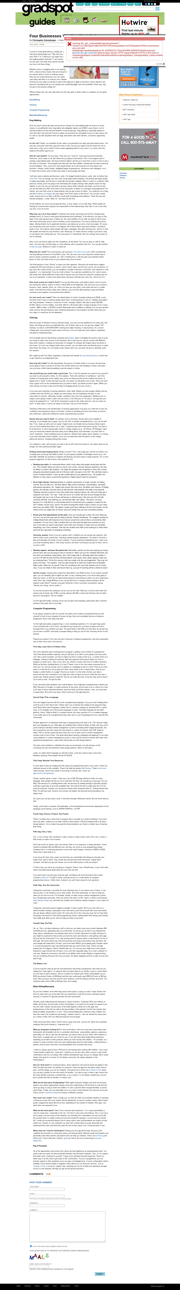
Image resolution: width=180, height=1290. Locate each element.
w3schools (102, 768)
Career (41, 44)
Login (24, 1)
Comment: (34, 1210)
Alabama (123, 175)
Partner (37, 1286)
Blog (94, 4)
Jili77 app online (129, 114)
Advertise (28, 1286)
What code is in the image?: (41, 1264)
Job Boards (104, 4)
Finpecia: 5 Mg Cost (130, 100)
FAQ (103, 277)
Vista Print (34, 179)
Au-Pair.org (99, 1136)
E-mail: (33, 1193)
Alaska (122, 178)
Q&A (87, 4)
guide (66, 1138)
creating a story (39, 1166)
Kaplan (71, 338)
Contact (46, 1286)
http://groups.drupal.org (42, 900)
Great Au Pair (96, 1070)
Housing (67, 20)
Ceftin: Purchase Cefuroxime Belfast (137, 105)
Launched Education (89, 356)
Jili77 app (126, 119)
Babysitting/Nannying (38, 115)
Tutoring (33, 105)
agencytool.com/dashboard (43, 773)
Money (76, 20)
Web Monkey (86, 768)
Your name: (35, 1186)
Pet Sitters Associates (82, 252)
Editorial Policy (65, 1286)
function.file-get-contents (84, 53)
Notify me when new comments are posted (49, 1246)
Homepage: (34, 1203)
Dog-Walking (35, 100)
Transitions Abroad (51, 1093)
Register (32, 1)
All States (123, 173)
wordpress (40, 194)
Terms (76, 1286)
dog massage (36, 247)
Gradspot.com (47, 10)
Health (94, 20)
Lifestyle (104, 20)
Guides (80, 4)
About (137, 4)
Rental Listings (118, 4)
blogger (49, 194)
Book (130, 4)
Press (55, 1286)
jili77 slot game (128, 110)
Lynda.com (44, 878)
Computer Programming (39, 110)
